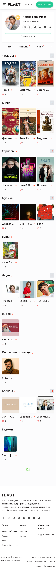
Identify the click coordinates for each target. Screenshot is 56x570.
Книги (40, 46)
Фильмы (24, 46)
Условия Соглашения (45, 566)
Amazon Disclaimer (10, 545)
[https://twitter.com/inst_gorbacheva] (35, 27)
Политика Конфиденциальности (40, 561)
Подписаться (28, 36)
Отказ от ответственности (43, 557)
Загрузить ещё (29, 469)
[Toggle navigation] (5, 4)
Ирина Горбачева (34, 17)
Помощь (6, 536)
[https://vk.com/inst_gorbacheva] (40, 27)
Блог (4, 540)
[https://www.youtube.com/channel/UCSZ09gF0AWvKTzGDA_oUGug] (45, 27)
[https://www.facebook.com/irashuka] (29, 27)
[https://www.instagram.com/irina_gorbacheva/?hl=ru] (24, 27)
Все (9, 46)
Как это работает (9, 531)
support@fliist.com (46, 534)
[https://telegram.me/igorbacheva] (50, 27)
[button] (52, 55)
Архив (23, 536)
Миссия (23, 531)
